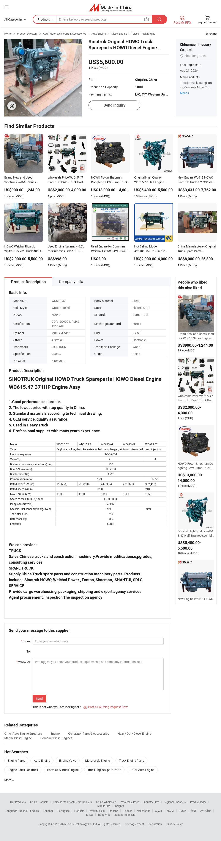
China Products (39, 802)
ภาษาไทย (205, 810)
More (183, 93)
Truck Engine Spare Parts (104, 770)
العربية (158, 810)
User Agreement (134, 824)
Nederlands (143, 810)
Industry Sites (151, 802)
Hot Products (18, 802)
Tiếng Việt (104, 814)
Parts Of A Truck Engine (63, 770)
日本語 (182, 810)
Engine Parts (16, 760)
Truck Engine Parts (131, 760)
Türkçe (89, 814)
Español (48, 810)
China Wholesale (106, 802)
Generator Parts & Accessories (88, 733)
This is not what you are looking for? (57, 707)
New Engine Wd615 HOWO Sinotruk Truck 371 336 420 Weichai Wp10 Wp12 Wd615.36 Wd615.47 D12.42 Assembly (196, 601)
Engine (55, 733)
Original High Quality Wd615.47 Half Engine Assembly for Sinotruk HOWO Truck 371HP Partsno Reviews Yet (195, 533)
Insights (119, 805)
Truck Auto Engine (142, 770)
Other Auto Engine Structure (23, 733)
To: (28, 651)
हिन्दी (193, 810)
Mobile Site (103, 805)
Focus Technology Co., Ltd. (82, 824)
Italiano (113, 810)
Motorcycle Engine (97, 760)
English (34, 810)
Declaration (155, 824)
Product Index (198, 802)
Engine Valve (67, 760)
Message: (23, 661)
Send (39, 698)
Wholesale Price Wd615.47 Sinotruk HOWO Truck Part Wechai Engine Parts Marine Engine (195, 398)
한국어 (170, 810)
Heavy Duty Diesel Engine (134, 733)
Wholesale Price (129, 802)
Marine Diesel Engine (18, 738)
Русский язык (97, 810)
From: (25, 641)
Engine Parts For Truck (23, 770)
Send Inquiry (114, 105)
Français (79, 810)
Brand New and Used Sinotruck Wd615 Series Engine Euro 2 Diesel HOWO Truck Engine (196, 336)
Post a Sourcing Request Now (106, 707)
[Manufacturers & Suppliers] (110, 7)
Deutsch (127, 810)
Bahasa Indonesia (124, 814)
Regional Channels (175, 802)
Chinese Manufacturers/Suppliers (72, 802)
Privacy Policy (174, 824)
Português (63, 810)
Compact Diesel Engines (56, 738)
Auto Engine (42, 760)
